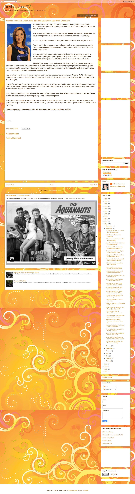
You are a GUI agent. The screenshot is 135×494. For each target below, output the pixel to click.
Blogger (86, 490)
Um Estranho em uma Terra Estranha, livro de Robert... (114, 283)
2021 (106, 211)
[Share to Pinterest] (29, 129)
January (108, 361)
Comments (108, 389)
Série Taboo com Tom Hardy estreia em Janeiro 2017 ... (114, 292)
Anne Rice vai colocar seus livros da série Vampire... (115, 243)
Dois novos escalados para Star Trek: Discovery (115, 239)
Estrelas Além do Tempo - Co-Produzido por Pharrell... (114, 296)
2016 (106, 224)
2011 (106, 371)
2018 (106, 219)
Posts (106, 387)
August (108, 351)
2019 (106, 216)
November (109, 228)
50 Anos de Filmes (107, 432)
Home (52, 185)
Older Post (93, 185)
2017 (106, 221)
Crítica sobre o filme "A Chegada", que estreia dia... (114, 312)
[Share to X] (26, 129)
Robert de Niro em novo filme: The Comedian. (114, 263)
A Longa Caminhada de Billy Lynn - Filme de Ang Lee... (114, 288)
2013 (106, 366)
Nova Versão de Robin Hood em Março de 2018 (115, 275)
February (109, 358)
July (107, 353)
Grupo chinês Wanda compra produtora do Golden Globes (115, 337)
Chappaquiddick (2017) (20, 281)
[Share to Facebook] (28, 129)
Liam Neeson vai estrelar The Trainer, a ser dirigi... (114, 342)
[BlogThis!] (24, 129)
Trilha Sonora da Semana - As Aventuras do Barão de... (114, 271)
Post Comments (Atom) (55, 190)
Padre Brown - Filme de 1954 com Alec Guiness (26, 272)
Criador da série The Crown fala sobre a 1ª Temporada (115, 316)
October (108, 346)
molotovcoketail (73, 490)
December (109, 226)
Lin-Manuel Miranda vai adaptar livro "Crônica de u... (115, 231)
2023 (106, 206)
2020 (106, 214)
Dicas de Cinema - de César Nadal (112, 435)
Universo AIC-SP (107, 443)
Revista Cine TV (17, 7)
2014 (106, 364)
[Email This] (22, 129)
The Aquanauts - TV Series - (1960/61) (18, 195)
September (109, 348)
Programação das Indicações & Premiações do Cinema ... (115, 259)
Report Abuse (107, 377)
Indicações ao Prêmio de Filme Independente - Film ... (115, 255)
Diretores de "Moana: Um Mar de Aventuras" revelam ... (114, 247)
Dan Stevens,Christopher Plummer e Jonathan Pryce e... (114, 321)
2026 (106, 199)
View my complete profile (117, 186)
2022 (106, 209)
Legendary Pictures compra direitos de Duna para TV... (114, 267)
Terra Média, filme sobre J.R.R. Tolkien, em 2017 (115, 329)
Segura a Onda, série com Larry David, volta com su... (115, 325)
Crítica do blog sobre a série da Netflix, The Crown (115, 333)
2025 (106, 201)
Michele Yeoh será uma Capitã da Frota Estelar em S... (115, 251)
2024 (106, 204)
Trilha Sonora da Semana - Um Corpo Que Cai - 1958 (115, 308)
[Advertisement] (116, 30)
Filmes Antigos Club (108, 437)
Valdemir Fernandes (118, 184)
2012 (106, 369)
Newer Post (10, 185)
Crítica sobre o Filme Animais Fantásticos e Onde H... (114, 279)
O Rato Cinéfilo (106, 440)
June (107, 356)
